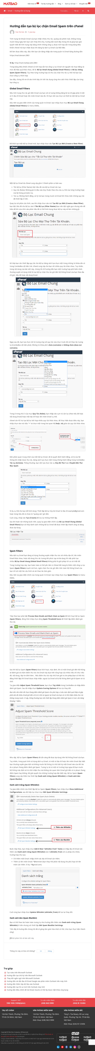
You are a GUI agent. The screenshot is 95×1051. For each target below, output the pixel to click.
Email (10, 11)
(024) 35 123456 (79, 1003)
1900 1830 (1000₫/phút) (15, 1003)
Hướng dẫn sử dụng (22, 11)
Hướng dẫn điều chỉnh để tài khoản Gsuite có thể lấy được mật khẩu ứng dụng (37, 990)
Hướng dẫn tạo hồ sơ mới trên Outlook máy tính (26, 987)
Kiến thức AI (33, 4)
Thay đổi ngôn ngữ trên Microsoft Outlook (23, 978)
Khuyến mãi (84, 4)
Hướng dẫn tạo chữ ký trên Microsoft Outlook (25, 975)
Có (41, 951)
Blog (59, 4)
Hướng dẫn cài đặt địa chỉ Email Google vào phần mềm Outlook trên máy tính (37, 981)
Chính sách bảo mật (11, 1036)
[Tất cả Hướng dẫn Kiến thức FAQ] (74, 11)
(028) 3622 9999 (47, 1003)
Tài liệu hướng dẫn (47, 4)
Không (50, 951)
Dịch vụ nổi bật (70, 4)
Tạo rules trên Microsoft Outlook (19, 973)
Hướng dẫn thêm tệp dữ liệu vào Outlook (23, 984)
